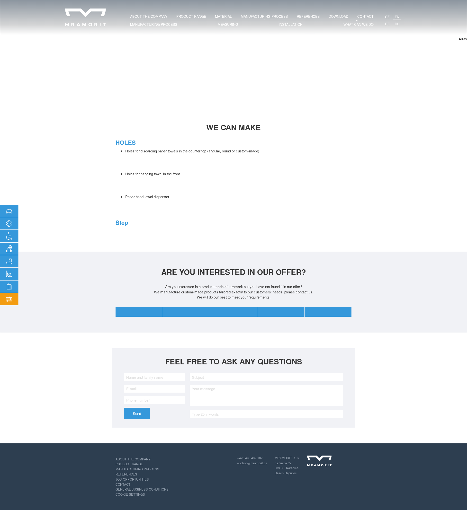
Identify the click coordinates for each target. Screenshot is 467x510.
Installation (291, 24)
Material (223, 16)
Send (137, 413)
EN (397, 16)
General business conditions (142, 489)
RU (397, 23)
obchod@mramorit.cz (252, 463)
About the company (148, 16)
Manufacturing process (137, 469)
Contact (365, 16)
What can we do (358, 24)
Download (338, 16)
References (308, 16)
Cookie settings (130, 494)
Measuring (228, 24)
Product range (191, 16)
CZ (387, 16)
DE (387, 23)
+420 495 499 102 (249, 458)
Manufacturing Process (264, 16)
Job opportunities (132, 479)
